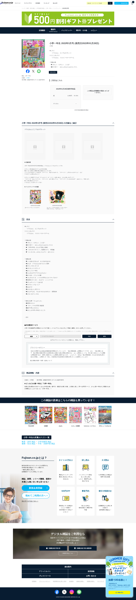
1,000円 (69, 95)
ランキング (46, 3)
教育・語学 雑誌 (31, 8)
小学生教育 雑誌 (40, 8)
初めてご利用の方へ (35, 495)
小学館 (28, 78)
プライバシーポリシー (44, 581)
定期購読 (42, 30)
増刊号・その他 (81, 30)
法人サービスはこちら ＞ (30, 501)
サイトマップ (100, 581)
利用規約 (34, 581)
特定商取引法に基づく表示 (59, 581)
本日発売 (38, 3)
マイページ (17, 3)
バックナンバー (57, 8)
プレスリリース (45, 576)
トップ (23, 8)
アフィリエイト (45, 571)
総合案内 (68, 567)
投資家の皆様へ (91, 581)
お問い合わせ (91, 576)
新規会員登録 (35, 488)
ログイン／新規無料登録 (121, 3)
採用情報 (91, 571)
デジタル (55, 103)
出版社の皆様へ (80, 581)
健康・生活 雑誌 (28, 444)
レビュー (94, 30)
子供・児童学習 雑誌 (46, 444)
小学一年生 (48, 8)
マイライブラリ (28, 3)
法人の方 (55, 3)
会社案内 (71, 581)
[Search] (110, 3)
